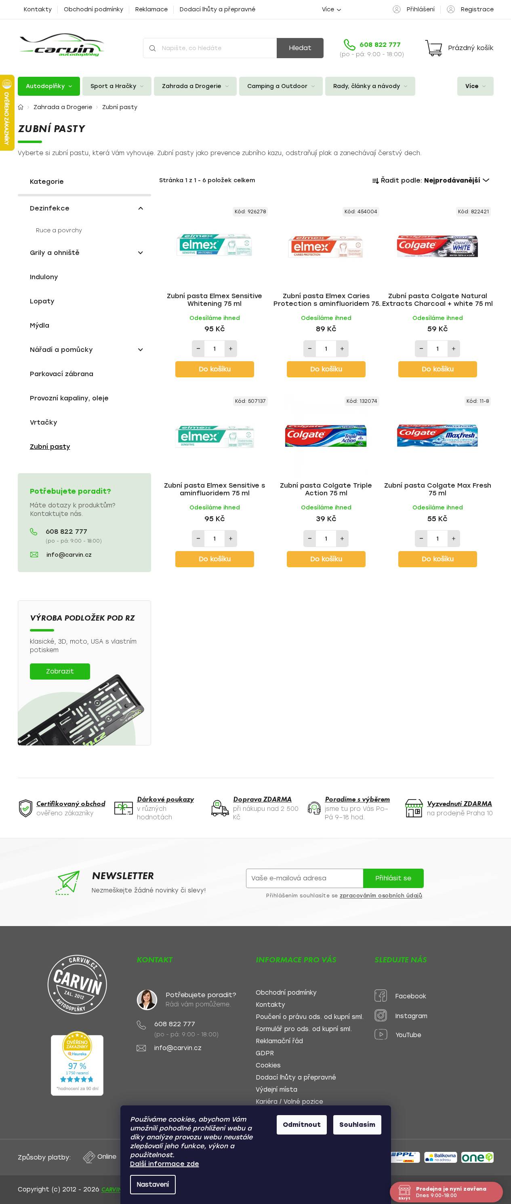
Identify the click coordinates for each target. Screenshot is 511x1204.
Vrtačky (43, 422)
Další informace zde (164, 1164)
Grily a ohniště (55, 253)
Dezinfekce (49, 208)
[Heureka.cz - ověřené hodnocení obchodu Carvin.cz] (77, 1063)
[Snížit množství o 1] (198, 349)
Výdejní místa (276, 1089)
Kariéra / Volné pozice (289, 1102)
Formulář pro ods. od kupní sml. (304, 1029)
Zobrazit (60, 671)
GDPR (265, 1053)
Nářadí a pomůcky (61, 350)
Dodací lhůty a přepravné (217, 9)
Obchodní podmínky (93, 9)
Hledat (300, 48)
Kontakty (38, 9)
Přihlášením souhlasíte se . (345, 896)
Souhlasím (357, 1124)
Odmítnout (302, 1124)
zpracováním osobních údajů (381, 896)
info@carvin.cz (69, 554)
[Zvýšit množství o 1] (231, 349)
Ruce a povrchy (59, 230)
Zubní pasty (50, 446)
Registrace (477, 9)
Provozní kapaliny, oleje (69, 398)
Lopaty (42, 301)
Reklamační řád (279, 1041)
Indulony (44, 277)
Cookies (268, 1065)
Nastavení (153, 1184)
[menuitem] (49, 86)
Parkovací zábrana (61, 374)
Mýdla (39, 325)
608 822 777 (66, 531)
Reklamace (151, 9)
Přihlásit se (393, 878)
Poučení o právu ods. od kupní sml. (310, 1017)
